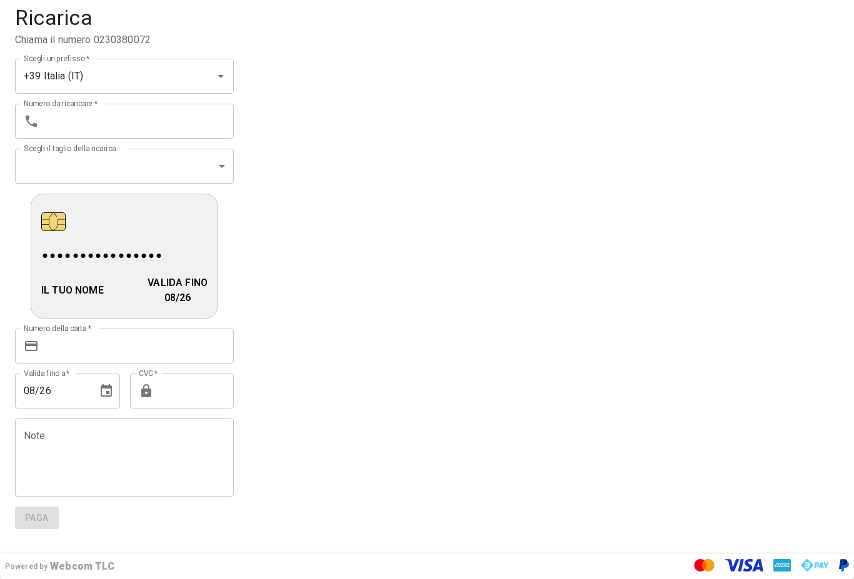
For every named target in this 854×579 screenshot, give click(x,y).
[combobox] (107, 76)
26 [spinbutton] (45, 391)
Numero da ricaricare (61, 103)
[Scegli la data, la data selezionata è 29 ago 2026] (106, 391)
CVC (148, 373)
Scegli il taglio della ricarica (70, 148)
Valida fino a (47, 373)
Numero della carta (57, 328)
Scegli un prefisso (57, 58)
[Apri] (220, 76)
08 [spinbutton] (29, 391)
